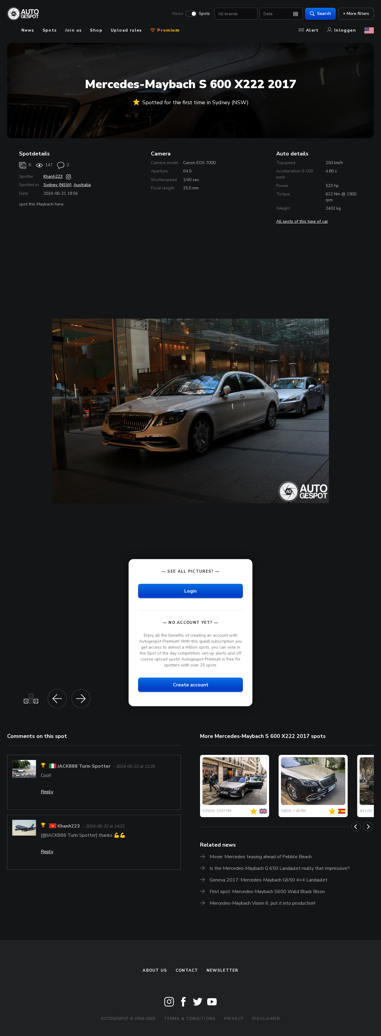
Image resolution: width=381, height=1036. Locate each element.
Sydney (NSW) (57, 185)
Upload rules (126, 30)
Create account (190, 685)
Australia (82, 185)
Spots (204, 14)
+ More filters (356, 13)
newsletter (222, 970)
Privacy (234, 1018)
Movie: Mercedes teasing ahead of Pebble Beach (261, 856)
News (177, 14)
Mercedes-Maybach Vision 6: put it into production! (262, 903)
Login (190, 591)
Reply (47, 792)
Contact (187, 970)
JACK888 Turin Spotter (83, 766)
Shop (96, 30)
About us (155, 970)
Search (324, 13)
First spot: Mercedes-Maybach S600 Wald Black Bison (267, 891)
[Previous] (356, 827)
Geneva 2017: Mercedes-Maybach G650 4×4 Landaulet (268, 880)
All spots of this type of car (302, 221)
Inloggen (345, 30)
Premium (167, 30)
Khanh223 (53, 176)
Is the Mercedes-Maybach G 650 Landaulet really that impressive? (280, 868)
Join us (73, 30)
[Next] (368, 827)
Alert (312, 30)
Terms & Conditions (190, 1018)
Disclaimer (266, 1018)
